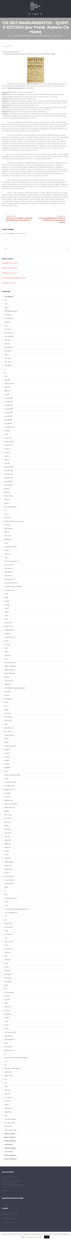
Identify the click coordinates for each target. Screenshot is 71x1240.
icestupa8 (6, 764)
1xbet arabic (7, 329)
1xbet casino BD (8, 336)
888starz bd (7, 391)
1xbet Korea (7, 340)
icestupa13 (7, 753)
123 (5, 300)
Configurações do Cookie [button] (34, 1237)
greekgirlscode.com (9, 735)
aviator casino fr (8, 445)
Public (6, 1003)
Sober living (7, 1090)
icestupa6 (6, 760)
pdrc (5, 938)
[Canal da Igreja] (35, 14)
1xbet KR (6, 344)
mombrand (7, 829)
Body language (8, 529)
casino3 (6, 615)
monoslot (6, 851)
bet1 (5, 510)
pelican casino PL (8, 942)
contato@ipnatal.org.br (11, 1218)
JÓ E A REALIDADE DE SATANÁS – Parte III (14, 278)
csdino (5, 648)
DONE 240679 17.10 (9, 670)
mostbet (6, 855)
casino (5, 557)
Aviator (6, 434)
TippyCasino (7, 1112)
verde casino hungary (10, 1119)
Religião (6, 1018)
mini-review (7, 818)
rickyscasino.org (8, 1036)
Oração (6, 931)
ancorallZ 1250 (8, 402)
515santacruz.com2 (9, 384)
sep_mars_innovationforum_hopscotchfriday (16, 1058)
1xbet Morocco (8, 351)
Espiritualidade (20, 54)
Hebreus (6, 739)
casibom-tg (7, 554)
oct (5, 891)
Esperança (7, 695)
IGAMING (7, 768)
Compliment (7, 634)
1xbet (5, 326)
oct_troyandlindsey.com (10, 913)
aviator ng (7, 460)
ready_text (7, 1010)
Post (5, 989)
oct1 (5, 916)
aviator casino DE (9, 442)
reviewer (6, 1029)
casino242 (6, 605)
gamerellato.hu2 (8, 728)
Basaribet (6, 492)
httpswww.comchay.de (10, 746)
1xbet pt (6, 355)
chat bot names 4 (8, 626)
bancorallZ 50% (8, 478)
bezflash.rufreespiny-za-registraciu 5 (14, 521)
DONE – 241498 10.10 (10, 666)
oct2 (5, 920)
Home (9, 36)
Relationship (7, 1014)
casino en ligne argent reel (11, 561)
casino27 (6, 612)
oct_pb (6, 905)
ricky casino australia (10, 1032)
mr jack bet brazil (9, 880)
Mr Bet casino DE (9, 876)
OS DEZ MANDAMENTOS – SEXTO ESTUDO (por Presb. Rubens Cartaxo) (52, 220)
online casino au (8, 927)
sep (5, 1054)
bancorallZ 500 (8, 481)
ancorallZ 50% (8, 416)
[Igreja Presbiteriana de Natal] (35, 6)
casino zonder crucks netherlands (13, 586)
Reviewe (6, 1025)
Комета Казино (9, 1134)
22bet (5, 376)
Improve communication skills (12, 775)
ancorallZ (7, 394)
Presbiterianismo (8, 992)
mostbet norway (8, 869)
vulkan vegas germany (10, 1130)
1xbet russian (7, 358)
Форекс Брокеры (10, 1155)
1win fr (6, 307)
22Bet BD (6, 380)
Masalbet (6, 811)
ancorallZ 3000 (8, 413)
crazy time (7, 644)
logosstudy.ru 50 (8, 800)
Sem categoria (8, 1047)
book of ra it (7, 536)
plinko (6, 963)
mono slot (6, 837)
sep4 (5, 1065)
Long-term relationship (10, 804)
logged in (11, 233)
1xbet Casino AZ (8, 333)
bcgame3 (6, 503)
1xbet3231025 (7, 365)
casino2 (6, 597)
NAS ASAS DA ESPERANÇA (9, 268)
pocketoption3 (8, 981)
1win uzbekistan (8, 318)
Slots (5, 1083)
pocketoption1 (8, 974)
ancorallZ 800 (8, 423)
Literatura (7, 797)
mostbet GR (7, 858)
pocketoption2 (8, 978)
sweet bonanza (8, 1097)
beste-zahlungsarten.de (10, 507)
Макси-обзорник (10, 1137)
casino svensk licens (9, 579)
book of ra (7, 532)
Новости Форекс (10, 1141)
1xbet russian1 (8, 362)
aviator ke (7, 452)
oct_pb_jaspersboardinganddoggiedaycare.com (16, 909)
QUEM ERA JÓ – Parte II (8, 283)
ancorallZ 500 (8, 420)
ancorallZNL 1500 (9, 427)
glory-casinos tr (8, 731)
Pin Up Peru (7, 952)
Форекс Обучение (10, 1159)
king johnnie (7, 793)
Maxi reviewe (8, 815)
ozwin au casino (8, 934)
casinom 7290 (7, 623)
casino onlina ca (8, 568)
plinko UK (7, 971)
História (31, 54)
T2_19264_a (7, 1101)
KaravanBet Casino (9, 786)
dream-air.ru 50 (8, 681)
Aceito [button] (46, 1237)
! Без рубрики (8, 297)
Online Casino (8, 923)
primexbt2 (7, 1000)
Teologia (53, 54)
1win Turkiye (8, 315)
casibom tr (7, 550)
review (6, 1021)
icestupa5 (6, 757)
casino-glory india (9, 590)
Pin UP (6, 945)
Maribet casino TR (9, 808)
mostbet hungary (8, 862)
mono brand (7, 833)
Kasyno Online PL (9, 789)
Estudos (6, 702)
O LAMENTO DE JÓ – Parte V (10, 263)
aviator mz (7, 456)
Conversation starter (9, 637)
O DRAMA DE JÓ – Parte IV (9, 273)
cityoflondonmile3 (9, 630)
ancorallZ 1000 (8, 398)
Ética (26, 54)
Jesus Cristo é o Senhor (10, 782)
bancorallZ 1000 (8, 471)
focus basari (7, 713)
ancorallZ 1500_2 (9, 409)
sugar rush (7, 1094)
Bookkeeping (7, 539)
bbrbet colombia (8, 496)
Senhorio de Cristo (9, 1050)
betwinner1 (7, 518)
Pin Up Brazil (8, 949)
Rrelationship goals (9, 1039)
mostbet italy (7, 865)
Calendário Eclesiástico (10, 547)
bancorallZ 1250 (8, 474)
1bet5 (5, 304)
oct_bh (6, 894)
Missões (6, 826)
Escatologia (7, 692)
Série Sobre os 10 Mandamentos (41, 54)
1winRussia (7, 322)
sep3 (5, 1061)
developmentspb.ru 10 (10, 663)
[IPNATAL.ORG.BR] (37, 14)
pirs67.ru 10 (7, 960)
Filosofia (6, 710)
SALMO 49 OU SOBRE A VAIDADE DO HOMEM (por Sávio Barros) (19, 219)
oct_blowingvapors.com (10, 898)
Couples (6, 641)
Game (5, 724)
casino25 (6, 608)
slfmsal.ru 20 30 (8, 1076)
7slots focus (7, 387)
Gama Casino (7, 721)
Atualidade (16, 36)
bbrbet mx (7, 500)
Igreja (6, 771)
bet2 (5, 514)
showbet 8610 (7, 1072)
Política (6, 985)
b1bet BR (6, 463)
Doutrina (13, 54)
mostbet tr (7, 873)
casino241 (6, 601)
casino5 (6, 619)
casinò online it (8, 576)
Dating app (7, 655)
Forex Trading (8, 717)
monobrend (7, 847)
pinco (5, 956)
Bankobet (7, 489)
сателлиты (8, 1145)
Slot (5, 1079)
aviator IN (7, 449)
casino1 (6, 594)
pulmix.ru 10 (7, 1007)
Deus (5, 659)
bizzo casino (7, 525)
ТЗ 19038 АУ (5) (8, 1152)
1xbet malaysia (8, 347)
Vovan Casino (7, 1126)
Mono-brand (7, 840)
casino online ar (8, 572)
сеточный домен (10, 1148)
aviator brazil (8, 438)
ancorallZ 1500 (8, 405)
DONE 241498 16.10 (9, 673)
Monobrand (7, 844)
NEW (6, 887)
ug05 (5, 1116)
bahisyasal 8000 (8, 467)
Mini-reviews (7, 822)
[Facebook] (33, 14)
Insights (6, 779)
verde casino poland (9, 1123)
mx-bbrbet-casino (9, 884)
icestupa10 (7, 750)
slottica (6, 1087)
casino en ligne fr (9, 565)
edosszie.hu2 (7, 684)
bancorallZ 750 (8, 485)
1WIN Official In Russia (10, 311)
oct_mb (6, 902)
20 (5, 373)
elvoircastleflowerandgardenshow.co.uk (14, 688)
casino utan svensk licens (10, 583)
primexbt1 (7, 996)
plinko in (6, 967)
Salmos (6, 1043)
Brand (6, 543)
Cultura (6, 652)
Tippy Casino (7, 1108)
